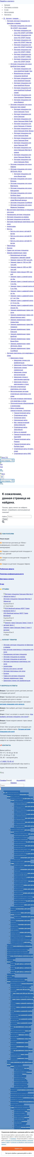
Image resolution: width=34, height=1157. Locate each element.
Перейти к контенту (7, 1)
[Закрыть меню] (0, 788)
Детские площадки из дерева (14, 657)
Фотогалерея (9, 12)
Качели (6, 673)
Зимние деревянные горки (13, 678)
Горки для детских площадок (14, 676)
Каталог (7, 5)
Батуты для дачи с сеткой (12, 669)
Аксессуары (7, 666)
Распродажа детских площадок (15, 654)
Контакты (7, 14)
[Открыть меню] (2, 477)
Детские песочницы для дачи (14, 671)
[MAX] (1, 467)
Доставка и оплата (11, 7)
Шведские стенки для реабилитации (16, 680)
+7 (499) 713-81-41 (7, 761)
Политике (13, 1138)
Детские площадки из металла (14, 659)
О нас (6, 10)
